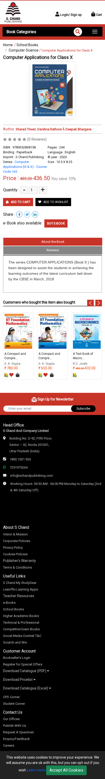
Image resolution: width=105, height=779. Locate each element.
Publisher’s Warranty (19, 561)
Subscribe (83, 408)
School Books (27, 45)
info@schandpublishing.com (31, 476)
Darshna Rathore (49, 129)
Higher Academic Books (21, 616)
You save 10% (63, 178)
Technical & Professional (21, 622)
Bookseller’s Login (16, 658)
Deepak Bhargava (78, 129)
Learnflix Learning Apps (20, 589)
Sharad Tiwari (26, 129)
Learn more (36, 770)
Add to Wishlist (55, 202)
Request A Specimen (18, 732)
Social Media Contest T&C (22, 636)
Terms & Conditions (17, 567)
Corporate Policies (16, 541)
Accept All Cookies (66, 770)
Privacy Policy (13, 547)
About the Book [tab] (52, 242)
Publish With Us (14, 725)
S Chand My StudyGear (19, 583)
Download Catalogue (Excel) (26, 688)
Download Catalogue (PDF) (25, 671)
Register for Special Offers (22, 664)
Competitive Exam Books (21, 629)
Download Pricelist (18, 679)
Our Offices (11, 719)
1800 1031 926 (20, 459)
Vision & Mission (15, 534)
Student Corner (14, 704)
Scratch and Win (15, 642)
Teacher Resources (18, 596)
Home (8, 45)
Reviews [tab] (53, 250)
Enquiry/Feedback (16, 739)
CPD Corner (11, 697)
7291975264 (19, 467)
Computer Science (23, 50)
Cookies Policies (15, 554)
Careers (8, 745)
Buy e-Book (56, 223)
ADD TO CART (20, 202)
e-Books (9, 603)
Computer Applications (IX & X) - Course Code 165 (25, 166)
